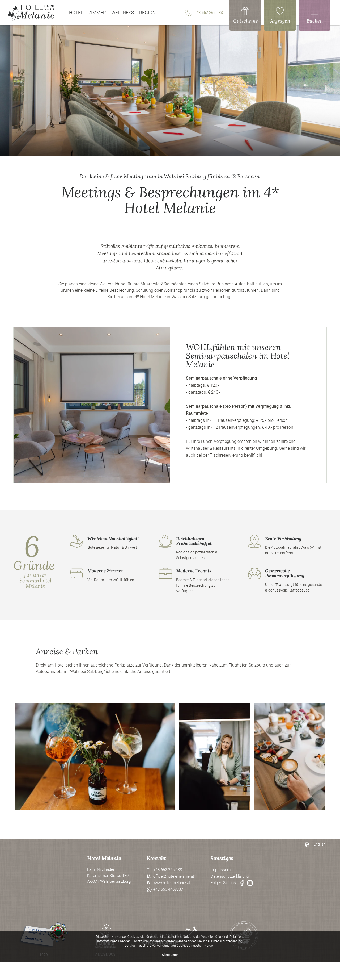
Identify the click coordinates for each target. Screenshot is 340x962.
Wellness (122, 12)
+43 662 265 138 (208, 12)
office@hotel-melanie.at (173, 876)
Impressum (221, 869)
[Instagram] (250, 883)
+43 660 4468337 (168, 889)
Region (147, 12)
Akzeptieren (170, 955)
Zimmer (97, 12)
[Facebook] (242, 883)
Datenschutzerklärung (230, 876)
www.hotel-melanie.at (171, 882)
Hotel (76, 12)
